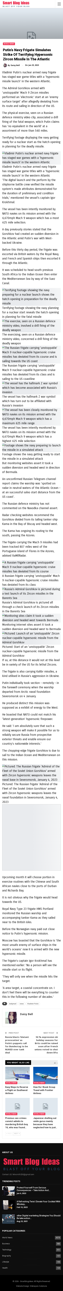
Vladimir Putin (33, 1004)
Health (5, 1268)
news (22, 1004)
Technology (6, 1249)
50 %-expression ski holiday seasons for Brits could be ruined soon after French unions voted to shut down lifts (46, 1044)
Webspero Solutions (38, 1286)
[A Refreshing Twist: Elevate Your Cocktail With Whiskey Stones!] (8, 1205)
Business (6, 1243)
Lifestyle (5, 1261)
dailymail (12, 1004)
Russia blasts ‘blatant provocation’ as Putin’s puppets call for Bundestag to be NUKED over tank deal (17, 1044)
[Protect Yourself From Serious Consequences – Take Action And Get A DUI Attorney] (8, 1191)
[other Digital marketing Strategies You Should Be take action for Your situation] (8, 1219)
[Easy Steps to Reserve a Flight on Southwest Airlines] (17, 1075)
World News (9, 44)
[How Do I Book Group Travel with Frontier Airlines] (45, 1075)
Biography (6, 1255)
